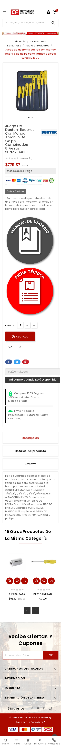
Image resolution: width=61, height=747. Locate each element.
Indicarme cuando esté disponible (33, 380)
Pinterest (25, 362)
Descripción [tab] (30, 438)
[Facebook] (32, 708)
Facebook (8, 362)
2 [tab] (32, 117)
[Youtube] (38, 708)
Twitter (17, 362)
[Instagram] (50, 708)
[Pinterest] (44, 708)
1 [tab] (28, 117)
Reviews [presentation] (30, 464)
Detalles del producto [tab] (30, 451)
